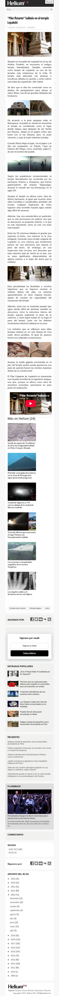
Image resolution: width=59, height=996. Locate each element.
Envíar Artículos (28, 990)
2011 (13, 968)
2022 (13, 887)
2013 (13, 960)
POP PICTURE (15, 849)
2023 (13, 883)
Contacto (18, 990)
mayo (12, 926)
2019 (13, 935)
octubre (13, 906)
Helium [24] (31, 993)
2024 (13, 879)
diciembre (14, 898)
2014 (13, 955)
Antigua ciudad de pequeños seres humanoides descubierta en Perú (34, 723)
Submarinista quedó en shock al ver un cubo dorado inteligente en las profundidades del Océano (29, 775)
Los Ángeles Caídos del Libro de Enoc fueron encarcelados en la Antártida (33, 704)
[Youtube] (41, 619)
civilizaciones (21, 27)
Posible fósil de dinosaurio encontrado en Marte (31, 713)
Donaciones (39, 990)
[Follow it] (45, 619)
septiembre (15, 910)
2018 (13, 939)
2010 (13, 972)
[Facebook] (32, 619)
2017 (13, 943)
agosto (13, 914)
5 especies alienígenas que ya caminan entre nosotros (32, 693)
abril (12, 930)
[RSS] (49, 619)
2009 (13, 976)
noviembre (15, 902)
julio (12, 918)
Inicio (47, 608)
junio (12, 922)
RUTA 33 (12, 853)
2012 (13, 963)
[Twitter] (36, 619)
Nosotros (47, 990)
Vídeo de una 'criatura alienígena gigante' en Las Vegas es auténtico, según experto (28, 769)
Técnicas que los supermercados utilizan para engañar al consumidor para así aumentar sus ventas (35, 684)
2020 (13, 895)
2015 (13, 951)
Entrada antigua (35, 608)
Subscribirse (29, 653)
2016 (13, 947)
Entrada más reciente (17, 608)
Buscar (49, 2)
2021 (13, 891)
